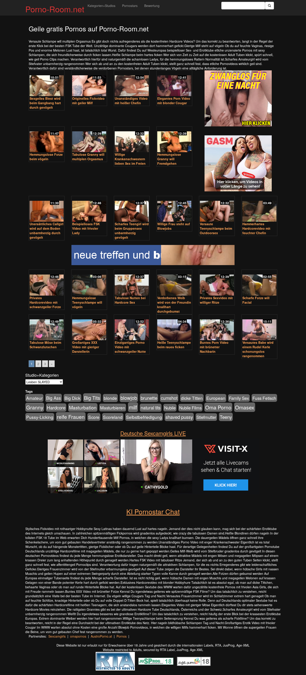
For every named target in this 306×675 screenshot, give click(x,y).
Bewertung (151, 5)
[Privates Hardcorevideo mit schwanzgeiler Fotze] (47, 283)
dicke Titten (192, 398)
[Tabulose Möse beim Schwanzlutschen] (47, 327)
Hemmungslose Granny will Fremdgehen (169, 159)
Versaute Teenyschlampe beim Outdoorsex (216, 228)
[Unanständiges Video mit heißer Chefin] (132, 83)
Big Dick (72, 398)
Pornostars (130, 5)
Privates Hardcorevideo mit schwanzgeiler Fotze (45, 302)
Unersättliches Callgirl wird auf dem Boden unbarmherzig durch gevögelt (46, 231)
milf (133, 407)
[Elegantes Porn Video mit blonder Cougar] (174, 83)
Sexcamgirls (57, 636)
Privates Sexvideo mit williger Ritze (216, 300)
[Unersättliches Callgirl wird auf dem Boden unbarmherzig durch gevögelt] (47, 209)
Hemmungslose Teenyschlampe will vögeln (87, 302)
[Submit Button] (269, 5)
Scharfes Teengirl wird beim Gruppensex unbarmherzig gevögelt (132, 231)
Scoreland (113, 417)
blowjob (129, 397)
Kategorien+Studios (101, 5)
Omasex (244, 407)
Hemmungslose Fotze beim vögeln (46, 156)
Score (93, 417)
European (215, 398)
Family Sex (239, 398)
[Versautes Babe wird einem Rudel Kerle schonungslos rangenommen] (259, 327)
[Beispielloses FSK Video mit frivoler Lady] (89, 209)
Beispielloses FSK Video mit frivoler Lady (86, 228)
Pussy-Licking (39, 417)
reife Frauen (71, 416)
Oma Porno (218, 407)
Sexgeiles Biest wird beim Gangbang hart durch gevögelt (45, 103)
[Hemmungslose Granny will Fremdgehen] (174, 139)
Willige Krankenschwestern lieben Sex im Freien (130, 159)
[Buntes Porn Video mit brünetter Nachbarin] (217, 327)
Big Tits (92, 397)
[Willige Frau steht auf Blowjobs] (174, 209)
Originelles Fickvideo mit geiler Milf (88, 100)
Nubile (170, 408)
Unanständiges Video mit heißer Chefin (131, 100)
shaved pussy (179, 417)
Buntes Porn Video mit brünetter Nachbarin (214, 347)
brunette (149, 397)
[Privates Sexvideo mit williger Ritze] (217, 283)
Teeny (226, 416)
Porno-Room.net (54, 9)
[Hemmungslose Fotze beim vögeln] (47, 139)
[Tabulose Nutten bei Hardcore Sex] (132, 283)
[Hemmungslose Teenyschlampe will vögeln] (89, 283)
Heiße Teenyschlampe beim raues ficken (174, 344)
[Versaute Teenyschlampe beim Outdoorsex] (217, 209)
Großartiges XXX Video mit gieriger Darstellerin (85, 347)
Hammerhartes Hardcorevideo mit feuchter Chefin (256, 228)
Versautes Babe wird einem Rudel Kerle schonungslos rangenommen (258, 349)
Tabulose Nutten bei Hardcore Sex (130, 300)
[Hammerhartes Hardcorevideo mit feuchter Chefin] (259, 209)
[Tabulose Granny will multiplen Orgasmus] (89, 139)
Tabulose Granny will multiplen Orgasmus (88, 156)
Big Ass (53, 398)
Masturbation (83, 407)
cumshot (169, 398)
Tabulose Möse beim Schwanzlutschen (45, 344)
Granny (34, 407)
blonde (110, 398)
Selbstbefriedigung (144, 417)
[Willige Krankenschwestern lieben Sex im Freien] (132, 139)
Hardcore (56, 407)
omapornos (78, 636)
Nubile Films (190, 408)
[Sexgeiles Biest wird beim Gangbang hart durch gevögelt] (47, 83)
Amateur (34, 398)
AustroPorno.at (101, 636)
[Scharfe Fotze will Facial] (259, 283)
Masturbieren (112, 408)
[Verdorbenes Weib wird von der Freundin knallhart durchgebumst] (174, 283)
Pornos (121, 636)
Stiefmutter (206, 417)
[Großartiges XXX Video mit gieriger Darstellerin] (89, 327)
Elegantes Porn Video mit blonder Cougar (173, 100)
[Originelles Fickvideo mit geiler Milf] (89, 83)
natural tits (151, 408)
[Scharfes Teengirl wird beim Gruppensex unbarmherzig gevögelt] (132, 209)
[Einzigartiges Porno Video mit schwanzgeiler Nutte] (132, 327)
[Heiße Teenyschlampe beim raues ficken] (174, 327)
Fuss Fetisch (264, 398)
